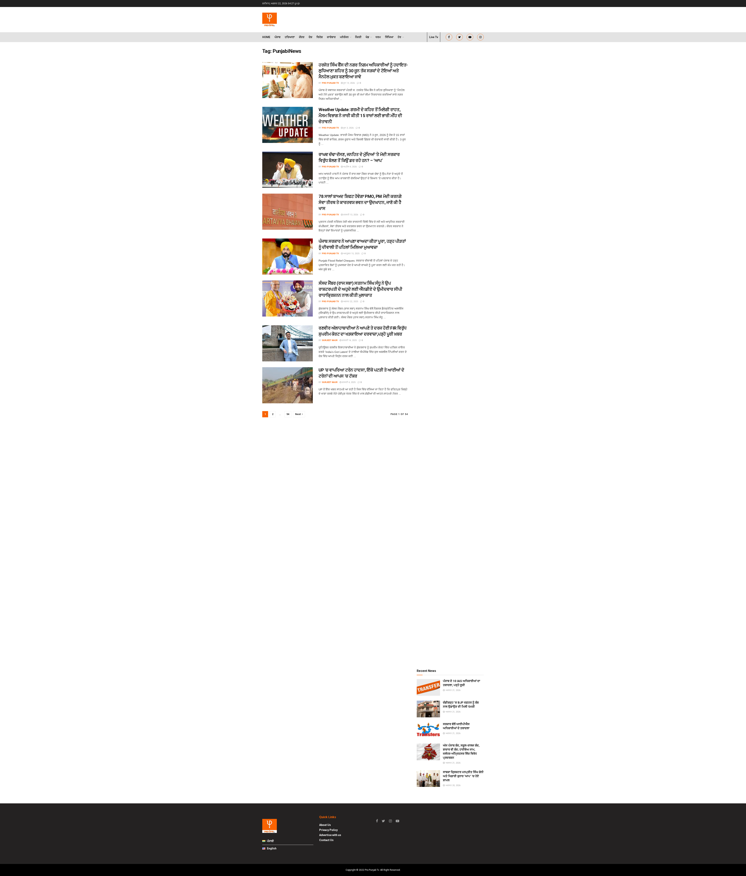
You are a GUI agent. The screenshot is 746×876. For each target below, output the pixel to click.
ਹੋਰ (399, 37)
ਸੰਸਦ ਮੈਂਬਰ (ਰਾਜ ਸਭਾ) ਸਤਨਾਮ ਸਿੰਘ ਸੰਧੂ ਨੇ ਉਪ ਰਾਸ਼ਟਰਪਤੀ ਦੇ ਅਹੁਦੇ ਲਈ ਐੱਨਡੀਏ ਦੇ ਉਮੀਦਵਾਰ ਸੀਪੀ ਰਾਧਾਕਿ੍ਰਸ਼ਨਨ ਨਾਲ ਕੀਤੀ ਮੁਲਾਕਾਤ (360, 289)
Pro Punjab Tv (330, 83)
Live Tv (433, 37)
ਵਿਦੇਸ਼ (319, 37)
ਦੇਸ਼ (310, 37)
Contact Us (326, 840)
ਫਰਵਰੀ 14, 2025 (349, 340)
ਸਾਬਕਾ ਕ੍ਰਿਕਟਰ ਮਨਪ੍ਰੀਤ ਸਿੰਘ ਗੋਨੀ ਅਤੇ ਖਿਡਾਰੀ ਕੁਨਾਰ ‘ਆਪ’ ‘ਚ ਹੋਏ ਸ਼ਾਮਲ (463, 776)
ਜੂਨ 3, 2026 (348, 128)
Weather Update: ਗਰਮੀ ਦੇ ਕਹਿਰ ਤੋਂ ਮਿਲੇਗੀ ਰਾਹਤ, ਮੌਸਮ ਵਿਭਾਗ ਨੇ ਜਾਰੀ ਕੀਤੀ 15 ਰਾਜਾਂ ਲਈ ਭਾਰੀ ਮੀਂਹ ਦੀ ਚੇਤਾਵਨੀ (360, 115)
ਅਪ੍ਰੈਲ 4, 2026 (350, 166)
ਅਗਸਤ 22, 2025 (350, 301)
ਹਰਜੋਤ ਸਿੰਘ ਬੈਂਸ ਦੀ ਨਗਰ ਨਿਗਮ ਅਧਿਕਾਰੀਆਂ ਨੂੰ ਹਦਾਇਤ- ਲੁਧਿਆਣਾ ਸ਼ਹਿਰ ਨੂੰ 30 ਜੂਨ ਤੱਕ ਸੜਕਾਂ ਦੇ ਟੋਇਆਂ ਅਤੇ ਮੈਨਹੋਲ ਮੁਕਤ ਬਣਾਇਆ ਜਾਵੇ (363, 71)
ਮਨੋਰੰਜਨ (344, 37)
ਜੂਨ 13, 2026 (349, 83)
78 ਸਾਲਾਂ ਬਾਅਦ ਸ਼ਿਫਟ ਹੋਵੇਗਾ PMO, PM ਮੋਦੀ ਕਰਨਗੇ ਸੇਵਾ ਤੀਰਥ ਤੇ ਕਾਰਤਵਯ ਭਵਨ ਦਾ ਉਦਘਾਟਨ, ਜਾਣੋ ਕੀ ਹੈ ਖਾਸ (360, 202)
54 (288, 414)
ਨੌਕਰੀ (358, 37)
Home (266, 37)
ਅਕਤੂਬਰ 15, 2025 (351, 253)
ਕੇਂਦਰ (301, 37)
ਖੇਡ (367, 37)
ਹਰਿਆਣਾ (290, 37)
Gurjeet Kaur (329, 340)
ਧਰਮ (378, 37)
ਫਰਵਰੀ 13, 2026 (350, 214)
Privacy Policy (328, 830)
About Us (325, 824)
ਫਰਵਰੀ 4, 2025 (348, 382)
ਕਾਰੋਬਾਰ (331, 37)
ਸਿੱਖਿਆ (389, 37)
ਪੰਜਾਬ (278, 37)
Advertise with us (330, 835)
